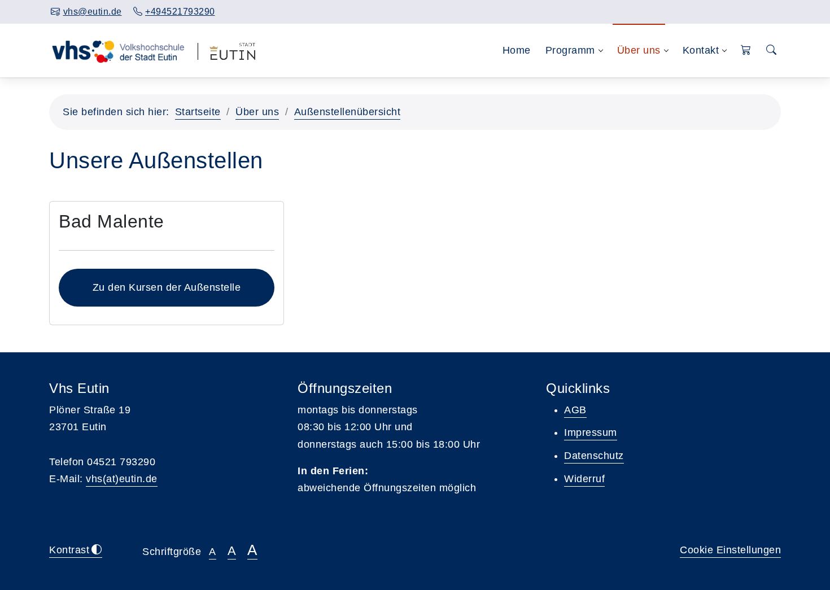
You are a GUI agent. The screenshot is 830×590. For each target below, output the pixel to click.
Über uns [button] (639, 50)
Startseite (198, 111)
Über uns (257, 111)
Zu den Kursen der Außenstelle (167, 287)
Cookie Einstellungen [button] (730, 550)
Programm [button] (570, 50)
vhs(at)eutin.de (122, 478)
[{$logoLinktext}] (117, 50)
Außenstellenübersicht (347, 111)
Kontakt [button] (701, 50)
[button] (746, 50)
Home (517, 50)
